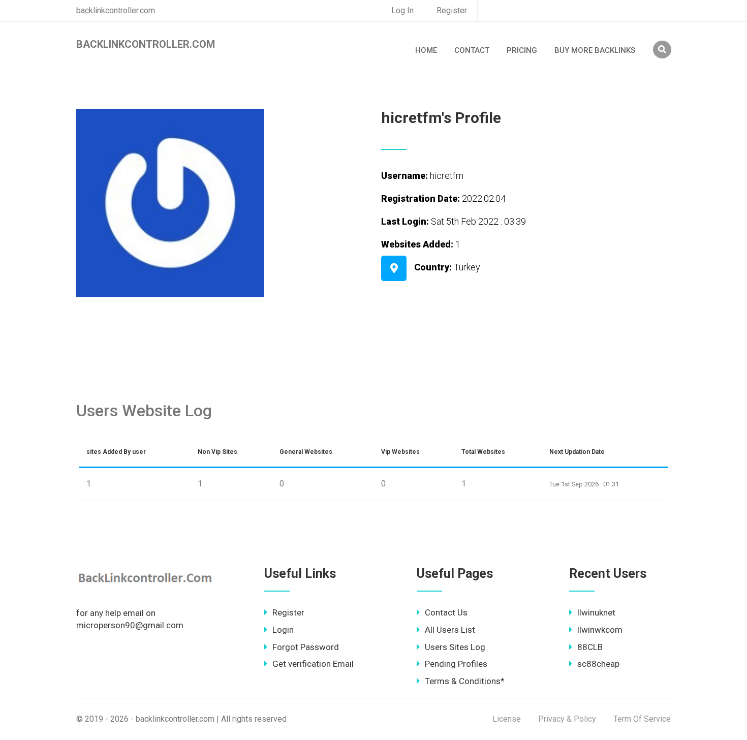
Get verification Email (313, 664)
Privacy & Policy (567, 719)
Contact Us (446, 612)
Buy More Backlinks (594, 50)
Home (426, 50)
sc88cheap (598, 664)
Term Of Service (642, 719)
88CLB (590, 647)
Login (283, 630)
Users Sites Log (455, 647)
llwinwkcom (599, 630)
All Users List (450, 630)
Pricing (522, 50)
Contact (471, 50)
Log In (402, 10)
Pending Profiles (456, 664)
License (506, 719)
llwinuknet (596, 612)
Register (452, 10)
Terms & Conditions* (465, 681)
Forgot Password (305, 647)
